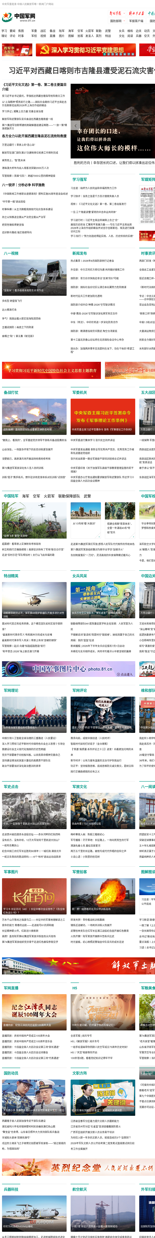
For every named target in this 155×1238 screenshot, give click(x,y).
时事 (21, 36)
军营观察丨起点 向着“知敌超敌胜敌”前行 (23, 645)
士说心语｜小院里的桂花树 (85, 856)
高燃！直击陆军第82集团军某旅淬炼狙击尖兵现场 (29, 936)
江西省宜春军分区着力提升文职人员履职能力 (95, 1121)
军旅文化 (79, 786)
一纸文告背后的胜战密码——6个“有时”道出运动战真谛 (31, 856)
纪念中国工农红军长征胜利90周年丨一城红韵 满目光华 (31, 851)
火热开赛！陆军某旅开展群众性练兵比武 (92, 936)
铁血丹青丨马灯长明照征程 (86, 823)
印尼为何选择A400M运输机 (18, 1226)
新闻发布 (79, 253)
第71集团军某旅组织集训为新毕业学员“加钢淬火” (97, 549)
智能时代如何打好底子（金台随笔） (90, 743)
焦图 (21, 31)
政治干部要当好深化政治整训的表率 (21, 765)
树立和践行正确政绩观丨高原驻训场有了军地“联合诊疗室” (33, 549)
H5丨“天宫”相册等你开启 (84, 1052)
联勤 (99, 31)
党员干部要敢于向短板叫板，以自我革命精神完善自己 (31, 754)
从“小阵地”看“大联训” (84, 523)
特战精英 (11, 575)
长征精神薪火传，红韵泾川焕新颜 (20, 930)
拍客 (80, 36)
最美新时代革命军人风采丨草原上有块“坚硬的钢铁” (29, 640)
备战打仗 (11, 392)
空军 (80, 31)
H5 (74, 988)
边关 (138, 31)
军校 (34, 36)
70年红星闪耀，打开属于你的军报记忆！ (94, 1025)
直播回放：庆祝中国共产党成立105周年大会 (26, 1035)
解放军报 (118, 13)
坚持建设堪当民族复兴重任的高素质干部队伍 (26, 760)
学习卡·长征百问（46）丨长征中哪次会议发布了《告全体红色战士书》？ (34, 910)
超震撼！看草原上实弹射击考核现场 (21, 543)
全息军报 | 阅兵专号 (81, 1035)
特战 (108, 36)
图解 (71, 36)
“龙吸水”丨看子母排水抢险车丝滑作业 (23, 290)
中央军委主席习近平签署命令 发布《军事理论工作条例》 (102, 429)
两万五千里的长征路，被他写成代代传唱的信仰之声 (98, 851)
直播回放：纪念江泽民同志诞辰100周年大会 (27, 1025)
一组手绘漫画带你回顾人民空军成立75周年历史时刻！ (100, 1047)
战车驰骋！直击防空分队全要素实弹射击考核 (27, 429)
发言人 (89, 36)
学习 (4, 31)
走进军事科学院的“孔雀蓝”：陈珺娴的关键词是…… (99, 1110)
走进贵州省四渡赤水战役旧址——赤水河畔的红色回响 (31, 834)
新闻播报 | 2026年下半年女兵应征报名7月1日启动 (98, 645)
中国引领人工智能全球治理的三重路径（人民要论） (30, 738)
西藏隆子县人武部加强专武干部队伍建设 (24, 1120)
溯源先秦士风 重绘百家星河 (85, 845)
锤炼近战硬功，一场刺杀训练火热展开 (91, 925)
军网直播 (11, 988)
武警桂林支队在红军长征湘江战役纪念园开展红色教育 (100, 930)
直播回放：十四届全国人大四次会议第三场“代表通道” (30, 1058)
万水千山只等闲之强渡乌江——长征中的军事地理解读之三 (33, 919)
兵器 (138, 36)
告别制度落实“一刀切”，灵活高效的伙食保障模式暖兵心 (100, 555)
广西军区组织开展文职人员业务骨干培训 (92, 1132)
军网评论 (79, 690)
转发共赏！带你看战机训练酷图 (88, 919)
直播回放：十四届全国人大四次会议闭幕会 (25, 1052)
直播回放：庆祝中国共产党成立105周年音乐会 (27, 1041)
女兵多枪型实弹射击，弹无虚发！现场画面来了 (97, 612)
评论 (12, 36)
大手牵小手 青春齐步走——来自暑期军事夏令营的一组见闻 (33, 1111)
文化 (122, 36)
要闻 (12, 31)
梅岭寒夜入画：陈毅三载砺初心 (88, 834)
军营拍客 (79, 871)
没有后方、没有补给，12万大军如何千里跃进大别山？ (31, 840)
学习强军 (79, 179)
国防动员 (11, 1073)
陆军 (62, 31)
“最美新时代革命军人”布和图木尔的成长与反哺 (27, 634)
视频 (43, 36)
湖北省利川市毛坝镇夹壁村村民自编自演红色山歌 (28, 1126)
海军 (71, 31)
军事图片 (11, 871)
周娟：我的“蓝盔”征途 (82, 640)
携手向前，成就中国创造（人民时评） (91, 738)
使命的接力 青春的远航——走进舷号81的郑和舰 (28, 925)
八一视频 (11, 253)
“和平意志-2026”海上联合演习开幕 (20, 651)
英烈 (99, 36)
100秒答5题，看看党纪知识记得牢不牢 (92, 1058)
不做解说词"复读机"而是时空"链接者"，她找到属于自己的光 (102, 634)
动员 (147, 31)
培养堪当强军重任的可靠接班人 (20, 727)
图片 (62, 36)
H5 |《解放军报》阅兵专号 (85, 1041)
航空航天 (79, 1189)
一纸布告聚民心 (10, 845)
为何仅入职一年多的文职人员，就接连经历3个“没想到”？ (101, 1137)
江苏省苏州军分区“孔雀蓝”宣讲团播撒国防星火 (96, 1126)
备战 (52, 31)
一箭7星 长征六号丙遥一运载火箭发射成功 (94, 1226)
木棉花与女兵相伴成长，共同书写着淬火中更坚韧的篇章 (101, 651)
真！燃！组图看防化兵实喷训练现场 (91, 909)
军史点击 (11, 786)
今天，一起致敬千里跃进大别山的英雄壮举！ (27, 823)
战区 (43, 31)
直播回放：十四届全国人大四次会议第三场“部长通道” (30, 1047)
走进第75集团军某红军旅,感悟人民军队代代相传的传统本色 (103, 544)
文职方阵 (79, 1073)
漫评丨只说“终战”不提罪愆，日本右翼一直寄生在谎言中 (102, 727)
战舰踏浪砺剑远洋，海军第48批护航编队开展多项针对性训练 (33, 614)
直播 (52, 36)
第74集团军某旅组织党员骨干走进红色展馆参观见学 (30, 941)
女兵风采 (79, 575)
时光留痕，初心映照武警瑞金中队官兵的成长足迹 (97, 941)
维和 (130, 31)
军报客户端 (136, 21)
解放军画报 (137, 13)
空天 (147, 36)
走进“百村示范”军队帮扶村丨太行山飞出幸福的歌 (28, 554)
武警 (108, 31)
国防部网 (115, 21)
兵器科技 (11, 1189)
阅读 (130, 36)
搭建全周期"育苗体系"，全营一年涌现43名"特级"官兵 (120, 528)
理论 (4, 36)
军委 (34, 31)
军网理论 (11, 690)
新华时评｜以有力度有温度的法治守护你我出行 (96, 760)
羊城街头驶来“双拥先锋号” (16, 1137)
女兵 (122, 31)
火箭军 (89, 31)
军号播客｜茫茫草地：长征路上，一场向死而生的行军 (100, 840)
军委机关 (79, 392)
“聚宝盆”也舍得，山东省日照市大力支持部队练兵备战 (30, 1132)
